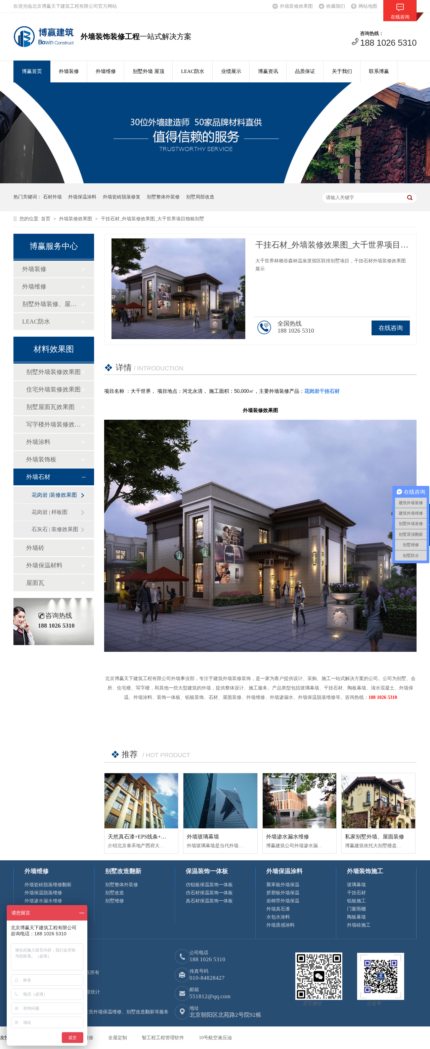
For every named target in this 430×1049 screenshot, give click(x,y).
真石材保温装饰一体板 (209, 900)
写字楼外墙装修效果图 (53, 424)
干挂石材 (356, 892)
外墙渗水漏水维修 (287, 836)
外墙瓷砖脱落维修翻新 (48, 884)
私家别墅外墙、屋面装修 (374, 836)
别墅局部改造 (200, 196)
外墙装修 (69, 71)
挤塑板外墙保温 (282, 892)
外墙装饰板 (41, 459)
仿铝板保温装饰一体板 (209, 884)
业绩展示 (231, 71)
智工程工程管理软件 (163, 1037)
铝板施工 (356, 900)
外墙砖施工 (359, 925)
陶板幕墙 (356, 917)
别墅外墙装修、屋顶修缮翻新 (51, 304)
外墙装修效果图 (296, 6)
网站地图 (367, 6)
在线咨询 (391, 328)
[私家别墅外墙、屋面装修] (378, 800)
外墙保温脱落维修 (43, 892)
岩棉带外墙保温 (282, 900)
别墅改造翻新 (123, 871)
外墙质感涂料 (280, 925)
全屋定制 (118, 1037)
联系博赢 (379, 71)
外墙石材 (38, 477)
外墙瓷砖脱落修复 (121, 196)
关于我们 (342, 71)
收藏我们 (335, 6)
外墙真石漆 (278, 908)
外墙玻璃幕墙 (203, 836)
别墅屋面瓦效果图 (50, 407)
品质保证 (305, 71)
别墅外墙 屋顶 (148, 71)
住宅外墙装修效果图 (53, 389)
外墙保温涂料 (82, 196)
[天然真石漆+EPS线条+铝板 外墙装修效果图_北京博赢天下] (141, 800)
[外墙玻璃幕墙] (220, 801)
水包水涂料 (278, 917)
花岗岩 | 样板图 (50, 512)
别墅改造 (114, 892)
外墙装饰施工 (365, 871)
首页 (46, 218)
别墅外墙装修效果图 (53, 372)
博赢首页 (32, 71)
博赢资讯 (268, 71)
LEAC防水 (192, 71)
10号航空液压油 (215, 1037)
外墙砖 (35, 548)
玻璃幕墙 (356, 884)
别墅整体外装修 (163, 196)
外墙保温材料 (44, 565)
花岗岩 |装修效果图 (54, 495)
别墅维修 (114, 900)
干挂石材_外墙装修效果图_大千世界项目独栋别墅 (152, 218)
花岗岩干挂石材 (322, 391)
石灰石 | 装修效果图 (55, 529)
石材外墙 (52, 196)
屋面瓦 (35, 582)
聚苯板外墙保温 (282, 884)
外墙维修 (106, 71)
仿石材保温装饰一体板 (209, 892)
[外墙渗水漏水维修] (299, 800)
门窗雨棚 (356, 908)
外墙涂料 (38, 442)
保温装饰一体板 (207, 871)
